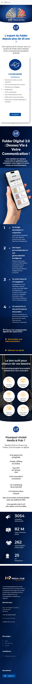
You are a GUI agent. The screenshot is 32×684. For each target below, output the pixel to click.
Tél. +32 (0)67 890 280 (8, 618)
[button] (1, 89)
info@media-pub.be (8, 622)
